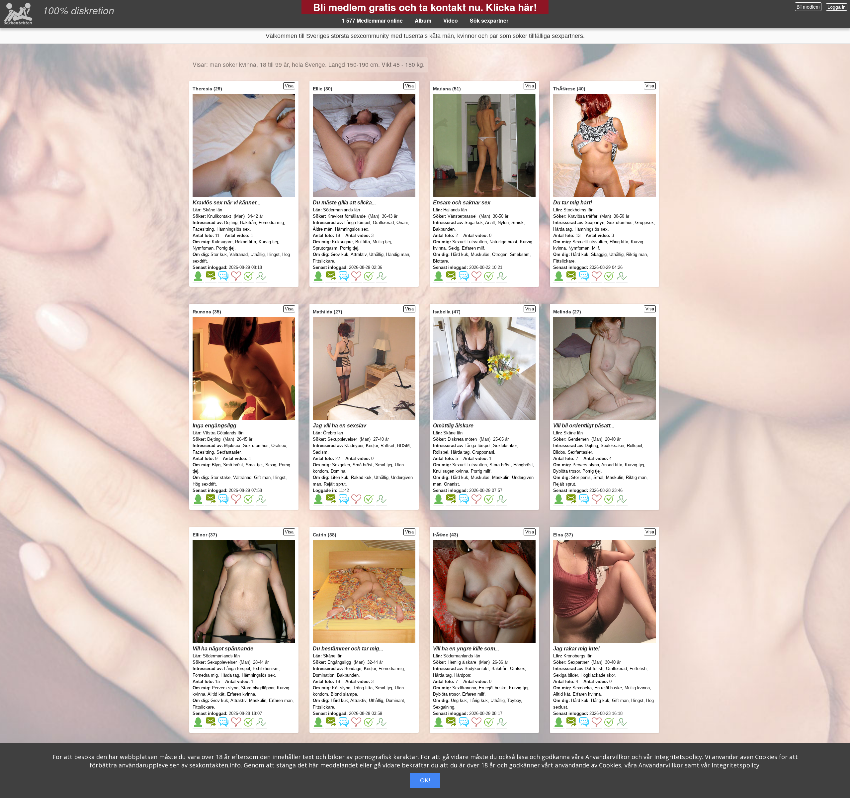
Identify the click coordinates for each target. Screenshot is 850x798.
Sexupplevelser (342, 439)
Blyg (216, 464)
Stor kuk (219, 254)
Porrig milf (480, 471)
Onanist (451, 484)
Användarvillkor (607, 757)
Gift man (262, 477)
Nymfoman (203, 248)
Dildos (559, 452)
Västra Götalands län (223, 432)
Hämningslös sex (233, 229)
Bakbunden (444, 229)
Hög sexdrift (204, 484)
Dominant (395, 700)
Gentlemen (578, 439)
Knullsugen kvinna (450, 471)
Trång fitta (363, 687)
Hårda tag (562, 229)
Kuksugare (222, 241)
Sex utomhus (620, 222)
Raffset (387, 445)
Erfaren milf (473, 248)
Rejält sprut (335, 484)
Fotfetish (638, 668)
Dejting (230, 222)
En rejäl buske (492, 687)
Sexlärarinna (464, 687)
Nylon (503, 222)
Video (450, 20)
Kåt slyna (341, 687)
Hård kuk (459, 254)
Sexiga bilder (565, 675)
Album (423, 20)
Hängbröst (523, 464)
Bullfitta (362, 241)
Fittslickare (323, 261)
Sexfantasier (228, 452)
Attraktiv (359, 254)
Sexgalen (341, 464)
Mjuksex (232, 445)
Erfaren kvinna (241, 694)
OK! (425, 780)
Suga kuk (474, 222)
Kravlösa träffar (582, 216)
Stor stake (220, 477)
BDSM (403, 445)
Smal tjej (254, 464)
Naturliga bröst (503, 241)
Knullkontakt (219, 216)
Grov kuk (339, 254)
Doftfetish (594, 668)
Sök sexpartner (489, 20)
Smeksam (520, 254)
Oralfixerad (383, 222)
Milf (595, 248)
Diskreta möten (462, 439)
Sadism (320, 452)
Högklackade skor (597, 675)
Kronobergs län (577, 655)
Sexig (453, 248)
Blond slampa (344, 694)
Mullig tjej (382, 241)
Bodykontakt (477, 668)
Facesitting (203, 229)
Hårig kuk (478, 700)
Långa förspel (357, 222)
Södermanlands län (341, 209)
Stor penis (581, 477)
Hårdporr (462, 675)
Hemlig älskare (462, 662)
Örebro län (333, 432)
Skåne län (212, 209)
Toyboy (514, 700)
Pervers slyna (585, 464)
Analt (490, 222)
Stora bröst (500, 464)
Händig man (397, 254)
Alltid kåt (216, 694)
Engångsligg (339, 662)
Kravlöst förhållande (346, 216)
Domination (323, 675)
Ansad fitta (611, 464)
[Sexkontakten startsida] (17, 13)
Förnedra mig (271, 222)
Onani (402, 222)
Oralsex (278, 445)
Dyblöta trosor (566, 471)
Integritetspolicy (678, 757)
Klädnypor (353, 445)
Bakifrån (248, 222)
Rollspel (440, 452)
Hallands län (455, 209)
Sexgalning (443, 707)
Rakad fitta (245, 241)
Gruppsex (644, 222)
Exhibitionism (266, 668)
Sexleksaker (505, 445)
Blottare (440, 261)
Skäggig (599, 254)
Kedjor (372, 445)
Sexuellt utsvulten (469, 241)
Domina (338, 471)
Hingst (273, 254)
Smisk (517, 222)
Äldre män (322, 229)
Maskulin (500, 477)
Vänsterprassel (462, 216)
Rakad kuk (361, 477)
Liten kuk (339, 477)
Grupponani (483, 452)
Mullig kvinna (637, 687)
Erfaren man (281, 700)
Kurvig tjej (268, 241)
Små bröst (233, 464)
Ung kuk (459, 700)
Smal (598, 477)
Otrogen (499, 254)
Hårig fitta (619, 241)
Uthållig (257, 254)
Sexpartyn (594, 222)
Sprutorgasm (325, 248)
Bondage (352, 668)
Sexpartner (578, 662)
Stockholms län (578, 209)
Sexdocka (582, 687)
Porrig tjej (225, 248)
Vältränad (238, 254)
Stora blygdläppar (257, 687)
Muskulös (480, 254)
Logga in (836, 7)
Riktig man (636, 254)
